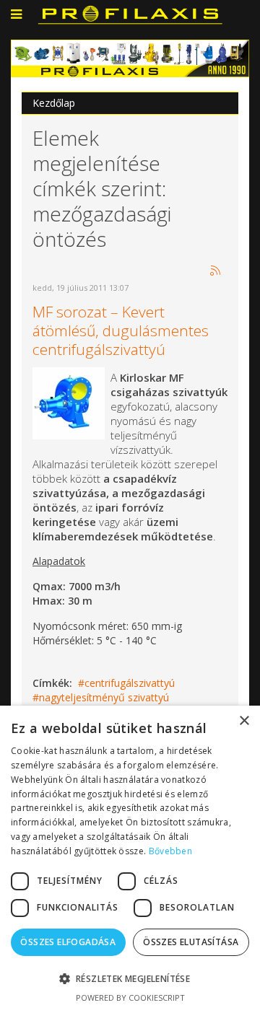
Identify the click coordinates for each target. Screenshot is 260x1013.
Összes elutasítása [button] (190, 942)
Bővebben (170, 851)
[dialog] (130, 859)
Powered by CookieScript (130, 997)
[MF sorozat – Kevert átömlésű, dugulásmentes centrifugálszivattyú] (68, 401)
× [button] (243, 721)
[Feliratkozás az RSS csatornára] (216, 271)
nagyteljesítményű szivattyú (104, 697)
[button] (130, 978)
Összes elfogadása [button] (68, 942)
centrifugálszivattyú (129, 683)
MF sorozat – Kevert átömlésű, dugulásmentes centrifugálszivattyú (120, 330)
